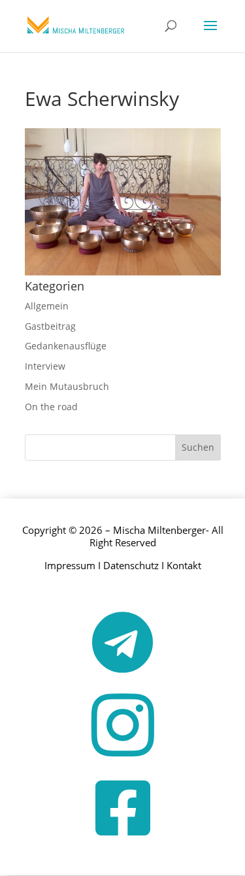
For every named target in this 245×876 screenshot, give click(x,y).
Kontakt (184, 565)
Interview (45, 366)
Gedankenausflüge (65, 346)
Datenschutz (131, 565)
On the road (51, 406)
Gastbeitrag (50, 326)
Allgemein (47, 306)
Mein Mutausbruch (67, 386)
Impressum (69, 565)
